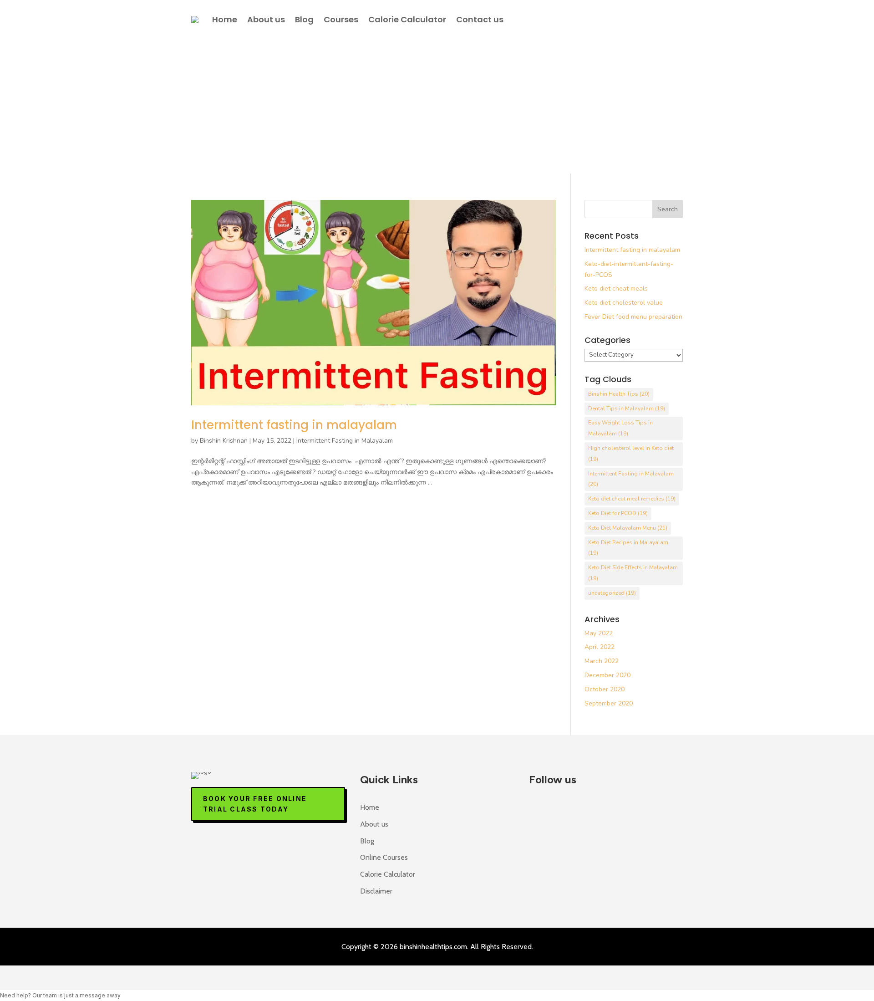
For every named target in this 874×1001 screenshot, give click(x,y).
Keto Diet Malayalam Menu (627, 527)
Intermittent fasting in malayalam (294, 425)
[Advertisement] (437, 105)
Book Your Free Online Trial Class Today (255, 804)
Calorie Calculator (407, 19)
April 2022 (599, 647)
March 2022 (601, 661)
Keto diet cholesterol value (623, 302)
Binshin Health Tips (619, 394)
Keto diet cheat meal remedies (632, 498)
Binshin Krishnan (224, 440)
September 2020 (608, 703)
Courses (341, 19)
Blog (304, 19)
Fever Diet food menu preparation (633, 316)
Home (224, 19)
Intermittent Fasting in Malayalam (344, 440)
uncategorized (612, 593)
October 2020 (604, 689)
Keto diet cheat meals (616, 288)
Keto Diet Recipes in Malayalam (628, 548)
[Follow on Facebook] (539, 809)
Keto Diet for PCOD (618, 513)
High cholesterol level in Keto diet (631, 453)
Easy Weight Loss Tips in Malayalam (620, 428)
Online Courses (384, 857)
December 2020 (607, 675)
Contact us (479, 19)
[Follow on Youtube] (566, 809)
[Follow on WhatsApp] (594, 809)
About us (266, 19)
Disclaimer (376, 891)
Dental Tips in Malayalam (626, 408)
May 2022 (598, 633)
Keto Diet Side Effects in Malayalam (633, 573)
